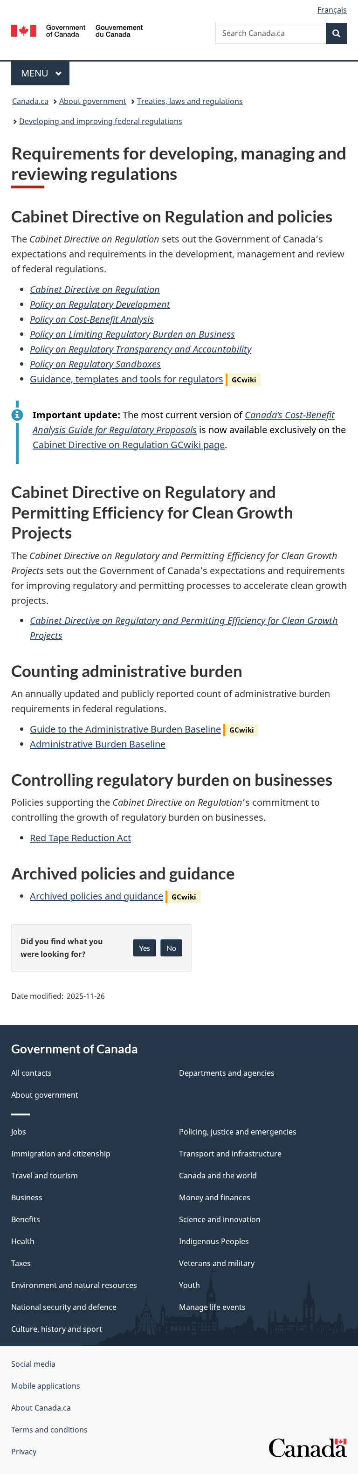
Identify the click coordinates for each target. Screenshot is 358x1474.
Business (26, 1197)
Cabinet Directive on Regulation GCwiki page (129, 444)
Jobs (18, 1132)
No (171, 947)
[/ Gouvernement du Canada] (77, 30)
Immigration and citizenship (60, 1154)
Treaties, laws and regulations (190, 101)
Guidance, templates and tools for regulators (126, 379)
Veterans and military (217, 1263)
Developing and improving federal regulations (100, 121)
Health (22, 1241)
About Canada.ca (41, 1408)
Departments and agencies (227, 1073)
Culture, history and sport (56, 1329)
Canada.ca (30, 101)
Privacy (23, 1451)
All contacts (31, 1073)
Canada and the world (218, 1175)
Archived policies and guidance (96, 896)
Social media (33, 1364)
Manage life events (212, 1307)
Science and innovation (220, 1219)
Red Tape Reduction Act (80, 837)
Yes (144, 947)
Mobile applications (45, 1386)
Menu (36, 73)
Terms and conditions (49, 1430)
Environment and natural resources (74, 1285)
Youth (189, 1285)
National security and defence (64, 1307)
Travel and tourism (44, 1175)
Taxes (21, 1263)
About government (92, 101)
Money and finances (214, 1197)
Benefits (25, 1219)
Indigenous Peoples (214, 1241)
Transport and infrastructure (230, 1154)
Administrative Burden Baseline (97, 744)
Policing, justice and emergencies (237, 1132)
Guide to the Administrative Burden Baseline (125, 729)
